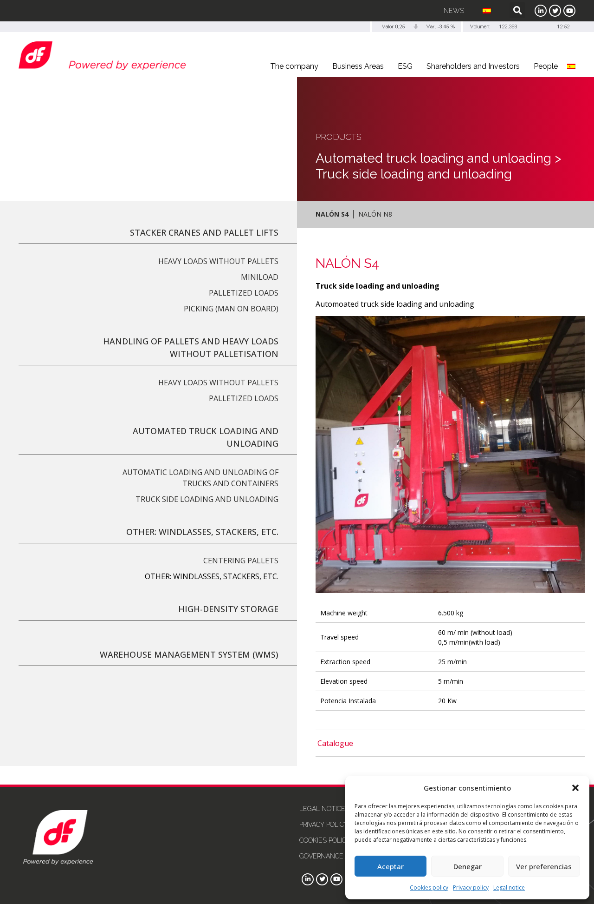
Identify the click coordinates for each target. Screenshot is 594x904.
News (454, 10)
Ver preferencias (544, 866)
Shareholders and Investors (473, 66)
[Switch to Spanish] (486, 10)
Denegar (467, 866)
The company (294, 66)
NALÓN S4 (332, 214)
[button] (575, 787)
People (546, 66)
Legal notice (509, 887)
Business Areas (358, 66)
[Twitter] (555, 11)
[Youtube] (569, 11)
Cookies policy (429, 887)
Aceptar (390, 866)
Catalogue (335, 743)
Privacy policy (471, 887)
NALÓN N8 (375, 214)
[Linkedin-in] (541, 11)
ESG (405, 66)
